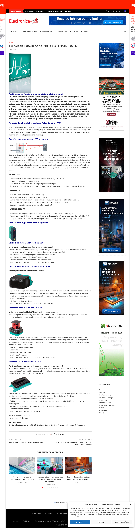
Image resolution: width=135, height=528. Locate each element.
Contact (16, 521)
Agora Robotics (105, 403)
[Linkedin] (113, 11)
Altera (101, 408)
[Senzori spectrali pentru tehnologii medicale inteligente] (22, 465)
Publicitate (27, 521)
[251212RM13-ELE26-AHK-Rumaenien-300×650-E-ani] (111, 323)
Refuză (101, 522)
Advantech (103, 400)
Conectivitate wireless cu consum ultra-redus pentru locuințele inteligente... (50, 479)
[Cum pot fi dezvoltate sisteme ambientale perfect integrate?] (78, 465)
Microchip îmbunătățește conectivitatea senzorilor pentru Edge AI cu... (53, 11)
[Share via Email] (62, 434)
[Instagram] (111, 11)
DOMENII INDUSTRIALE (28, 32)
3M (100, 390)
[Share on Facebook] (54, 434)
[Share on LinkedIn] (60, 434)
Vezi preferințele (122, 522)
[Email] (116, 11)
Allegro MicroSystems (107, 405)
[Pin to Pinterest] (58, 434)
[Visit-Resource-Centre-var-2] (87, 17)
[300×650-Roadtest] (111, 139)
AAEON (102, 392)
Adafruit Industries (106, 395)
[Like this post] (52, 434)
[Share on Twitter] (56, 434)
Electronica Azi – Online (79, 32)
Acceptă (79, 522)
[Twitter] (108, 11)
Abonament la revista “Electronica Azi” (50, 521)
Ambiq (101, 413)
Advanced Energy (106, 398)
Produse (13, 32)
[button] (131, 504)
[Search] (125, 32)
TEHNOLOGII (62, 32)
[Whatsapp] (119, 11)
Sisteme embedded (46, 32)
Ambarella (103, 410)
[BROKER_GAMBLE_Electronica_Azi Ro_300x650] (111, 78)
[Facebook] (106, 11)
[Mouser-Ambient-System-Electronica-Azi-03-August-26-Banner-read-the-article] (111, 262)
